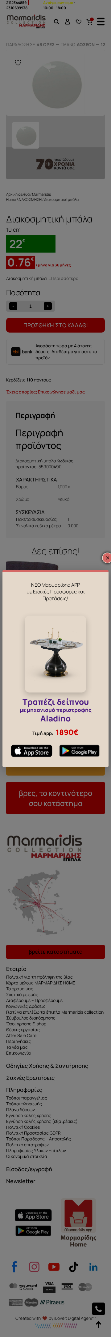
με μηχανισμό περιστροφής (56, 711)
